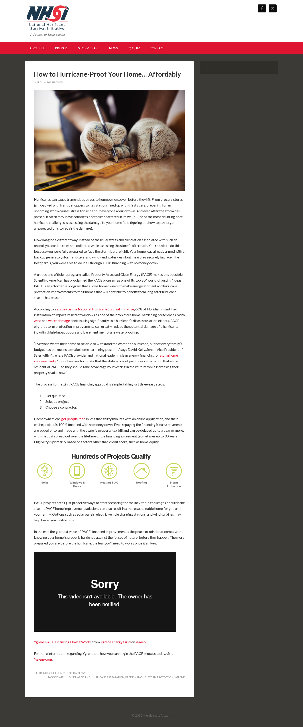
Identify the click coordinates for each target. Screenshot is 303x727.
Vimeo (141, 642)
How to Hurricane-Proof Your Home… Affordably (107, 74)
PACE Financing (136, 677)
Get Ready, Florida (64, 673)
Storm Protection (160, 677)
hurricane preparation (108, 677)
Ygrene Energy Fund (115, 642)
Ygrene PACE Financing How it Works (63, 642)
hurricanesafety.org (157, 715)
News (81, 673)
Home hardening (79, 677)
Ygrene (180, 677)
